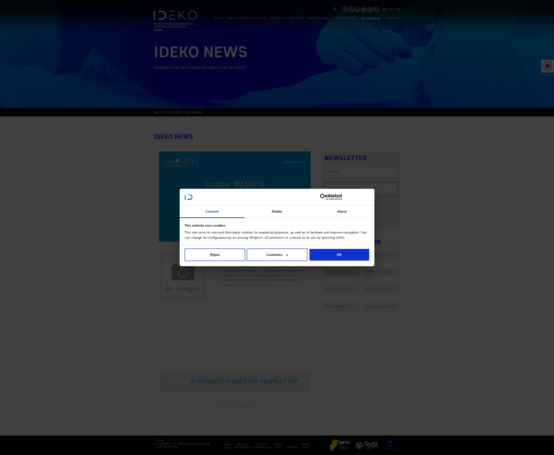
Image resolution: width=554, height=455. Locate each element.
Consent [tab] (212, 211)
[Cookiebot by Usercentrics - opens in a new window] (323, 197)
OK (339, 255)
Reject (215, 255)
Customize (274, 255)
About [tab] (342, 211)
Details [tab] (277, 211)
